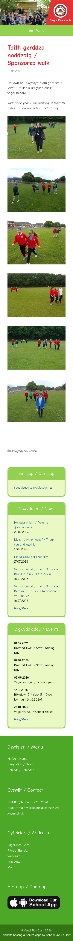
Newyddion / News (20, 764)
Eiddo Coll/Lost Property (31, 557)
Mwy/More (21, 608)
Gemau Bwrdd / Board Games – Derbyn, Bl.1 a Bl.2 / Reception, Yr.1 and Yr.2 (36, 591)
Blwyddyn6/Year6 (24, 451)
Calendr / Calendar (20, 770)
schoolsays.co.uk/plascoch (31, 487)
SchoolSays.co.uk (57, 935)
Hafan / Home (17, 759)
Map (10, 867)
